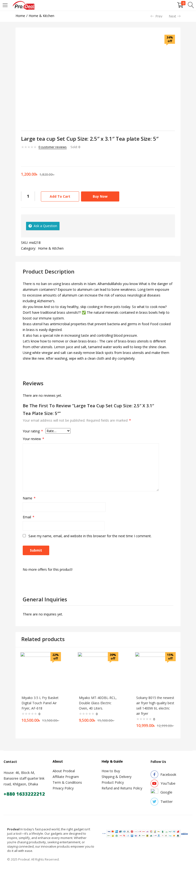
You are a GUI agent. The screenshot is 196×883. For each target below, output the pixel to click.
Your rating (33, 431)
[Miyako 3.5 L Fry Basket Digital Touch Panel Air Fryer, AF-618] (40, 672)
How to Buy (111, 771)
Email (28, 517)
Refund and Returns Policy (122, 788)
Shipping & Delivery (116, 776)
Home (20, 15)
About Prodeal (64, 771)
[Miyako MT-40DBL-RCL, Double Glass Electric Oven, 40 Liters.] (98, 672)
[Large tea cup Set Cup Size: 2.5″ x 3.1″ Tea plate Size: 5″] (22, 157)
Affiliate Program (66, 776)
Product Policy (113, 782)
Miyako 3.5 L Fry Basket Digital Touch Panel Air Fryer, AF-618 (40, 702)
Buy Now (100, 196)
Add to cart (60, 196)
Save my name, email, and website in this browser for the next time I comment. (90, 536)
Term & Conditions (67, 782)
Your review (33, 438)
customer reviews (52, 147)
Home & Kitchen (41, 15)
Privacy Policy (63, 788)
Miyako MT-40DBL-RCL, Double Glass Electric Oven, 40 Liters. (98, 702)
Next (172, 16)
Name (29, 498)
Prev (158, 16)
